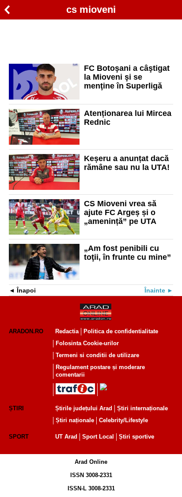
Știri (16, 408)
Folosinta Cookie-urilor (87, 343)
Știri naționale (75, 420)
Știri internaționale (142, 408)
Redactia (67, 331)
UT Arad (66, 436)
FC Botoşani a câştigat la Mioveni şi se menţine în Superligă (127, 77)
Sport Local (98, 436)
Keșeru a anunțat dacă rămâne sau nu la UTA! (127, 163)
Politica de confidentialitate (120, 331)
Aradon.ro (26, 331)
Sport (19, 436)
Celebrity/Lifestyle (123, 420)
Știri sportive (136, 436)
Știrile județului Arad (83, 408)
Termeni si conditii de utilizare (97, 355)
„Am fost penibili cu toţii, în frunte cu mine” (127, 253)
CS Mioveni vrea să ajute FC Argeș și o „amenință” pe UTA (120, 212)
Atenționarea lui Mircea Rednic (127, 118)
